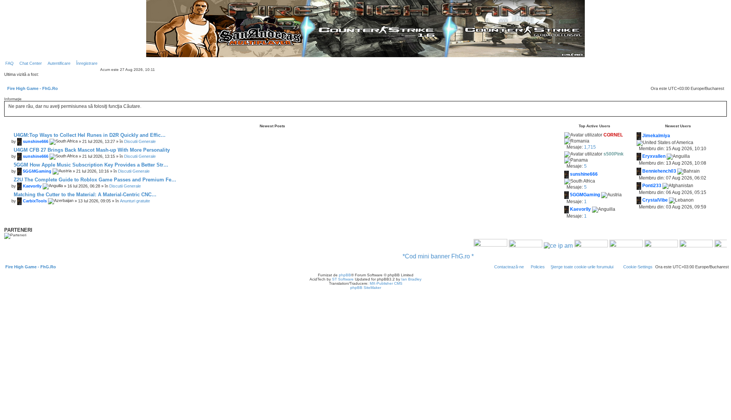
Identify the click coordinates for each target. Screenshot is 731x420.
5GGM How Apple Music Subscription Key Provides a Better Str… (90, 165)
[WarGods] (615, 246)
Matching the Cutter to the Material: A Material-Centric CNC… (84, 194)
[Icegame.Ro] (650, 246)
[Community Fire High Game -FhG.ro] (479, 245)
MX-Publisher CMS (386, 283)
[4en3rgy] (580, 246)
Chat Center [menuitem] (30, 63)
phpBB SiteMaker (365, 287)
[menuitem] (8, 63)
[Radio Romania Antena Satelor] (514, 246)
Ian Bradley (411, 279)
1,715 (590, 147)
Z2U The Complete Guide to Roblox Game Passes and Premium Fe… (94, 180)
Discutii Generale (140, 141)
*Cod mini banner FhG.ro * (427, 256)
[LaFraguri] (685, 246)
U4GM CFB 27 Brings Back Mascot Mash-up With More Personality (91, 150)
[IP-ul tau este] (547, 245)
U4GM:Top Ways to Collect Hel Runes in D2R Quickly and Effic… (89, 135)
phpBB (345, 275)
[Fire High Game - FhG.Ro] (365, 28)
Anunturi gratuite (135, 201)
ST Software (343, 279)
